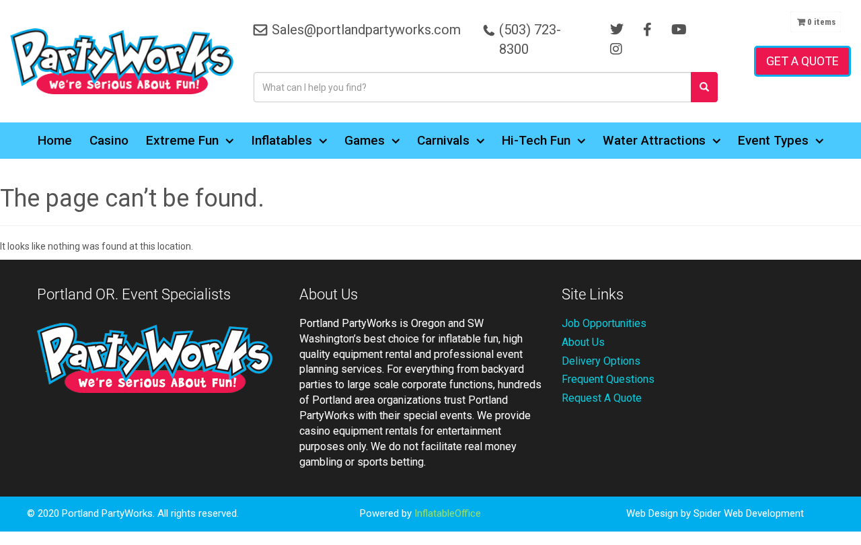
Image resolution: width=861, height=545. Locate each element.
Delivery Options (601, 361)
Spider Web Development (749, 513)
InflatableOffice (447, 513)
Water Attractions (654, 140)
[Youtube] (679, 29)
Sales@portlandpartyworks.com (366, 30)
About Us (583, 342)
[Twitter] (616, 29)
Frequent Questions (608, 379)
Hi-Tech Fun (536, 140)
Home (55, 140)
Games (364, 140)
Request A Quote (602, 398)
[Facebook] (647, 29)
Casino (108, 140)
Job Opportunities (604, 323)
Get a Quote (802, 61)
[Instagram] (616, 49)
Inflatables (281, 140)
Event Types (773, 140)
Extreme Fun (182, 140)
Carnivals (443, 140)
